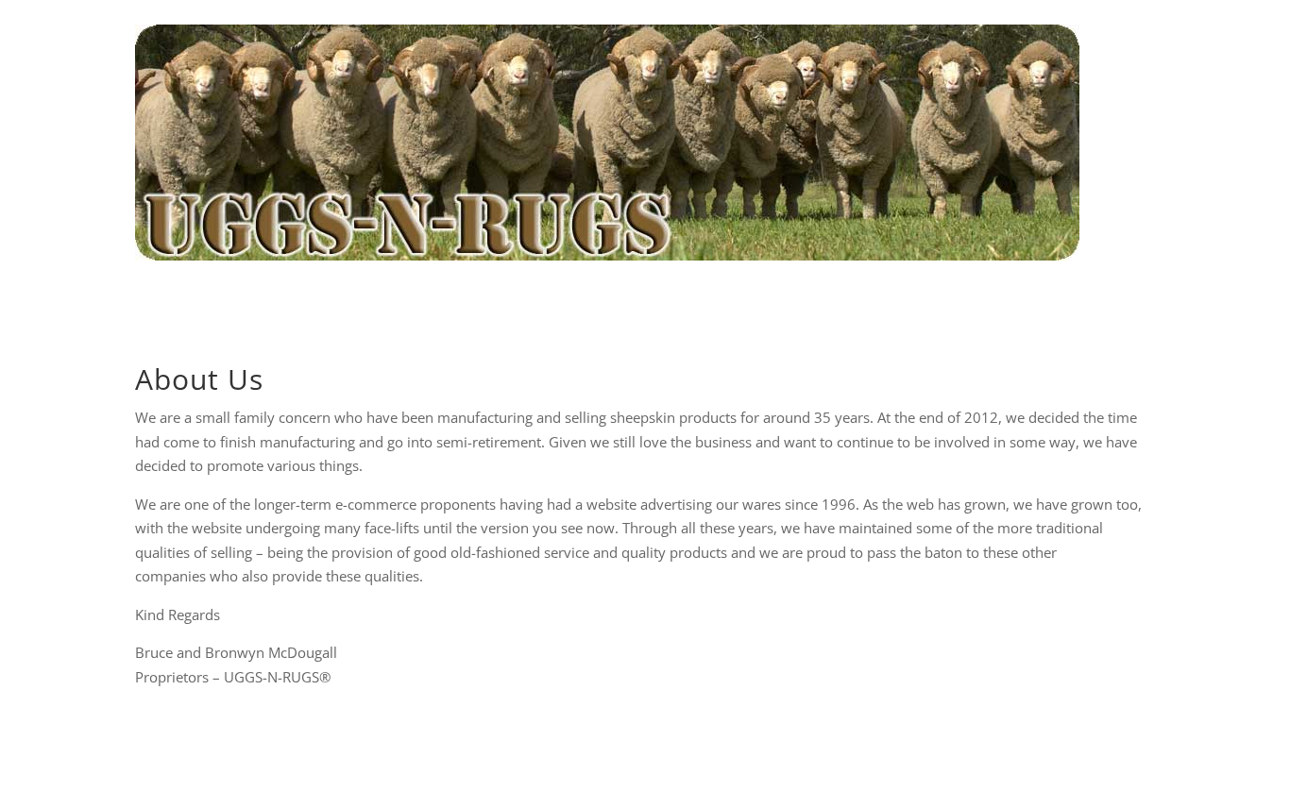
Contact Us (783, 753)
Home (395, 300)
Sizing (770, 300)
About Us (463, 300)
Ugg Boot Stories (862, 300)
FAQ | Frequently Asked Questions (622, 300)
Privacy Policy (463, 753)
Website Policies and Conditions (627, 753)
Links (854, 753)
